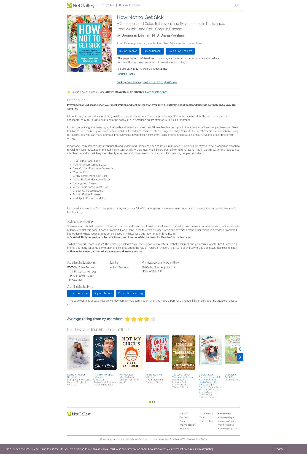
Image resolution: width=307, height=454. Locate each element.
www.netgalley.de (226, 421)
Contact (183, 413)
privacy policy (205, 449)
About (182, 421)
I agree (280, 449)
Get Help (184, 417)
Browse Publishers (130, 5)
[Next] (240, 357)
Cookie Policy (206, 421)
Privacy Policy (206, 413)
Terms (203, 417)
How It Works (186, 428)
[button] (78, 353)
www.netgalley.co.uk (228, 428)
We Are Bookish (187, 425)
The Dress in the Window (154, 376)
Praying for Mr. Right (76, 375)
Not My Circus (126, 375)
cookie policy (100, 449)
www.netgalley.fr (226, 417)
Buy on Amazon (128, 51)
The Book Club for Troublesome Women (182, 376)
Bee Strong (230, 375)
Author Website (119, 267)
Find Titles (108, 5)
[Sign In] (237, 5)
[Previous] (240, 349)
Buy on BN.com (152, 51)
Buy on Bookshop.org (180, 51)
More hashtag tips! (156, 92)
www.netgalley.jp (226, 425)
